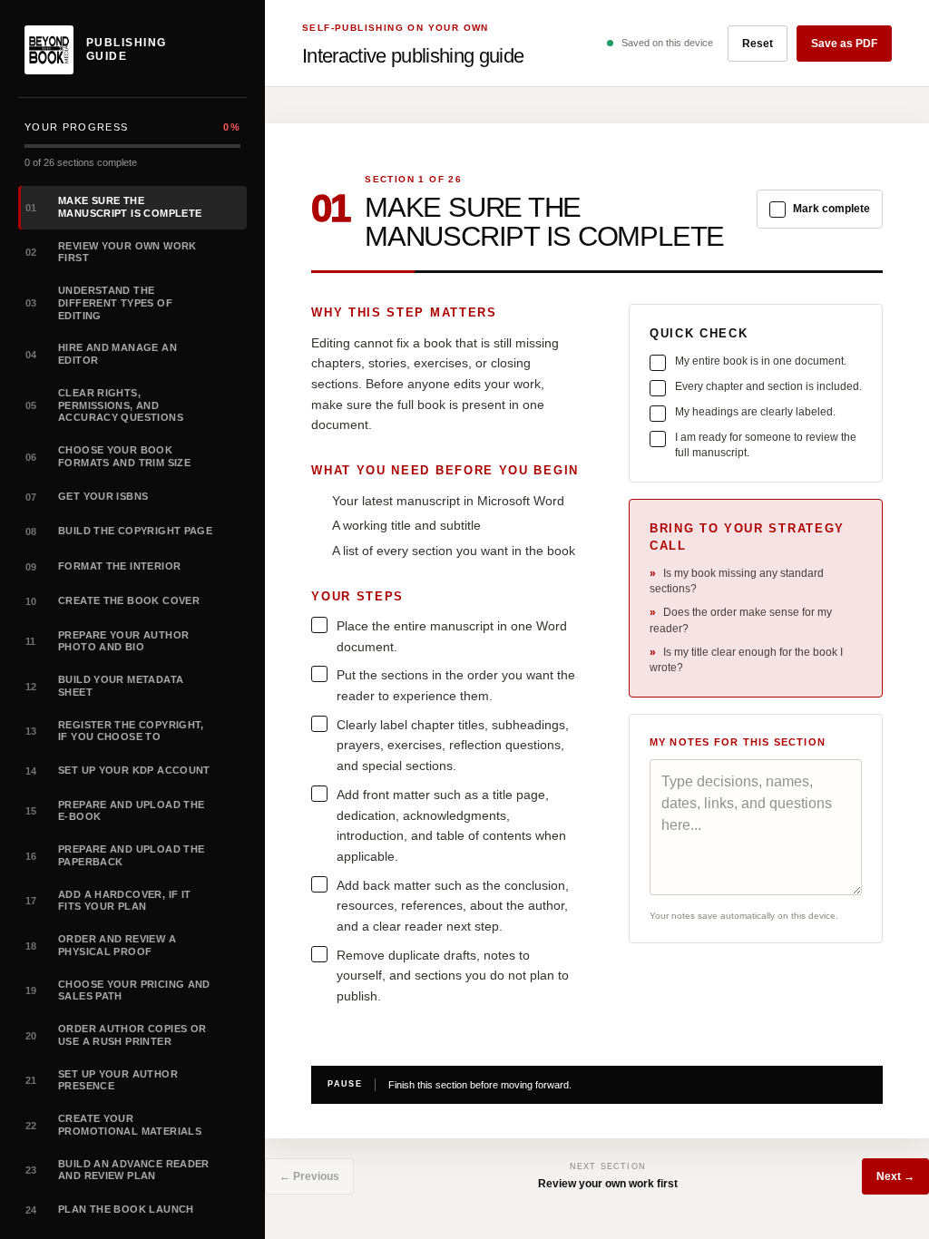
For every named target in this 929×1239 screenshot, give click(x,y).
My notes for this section (738, 742)
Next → (895, 1176)
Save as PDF (844, 43)
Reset (757, 43)
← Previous (309, 1176)
